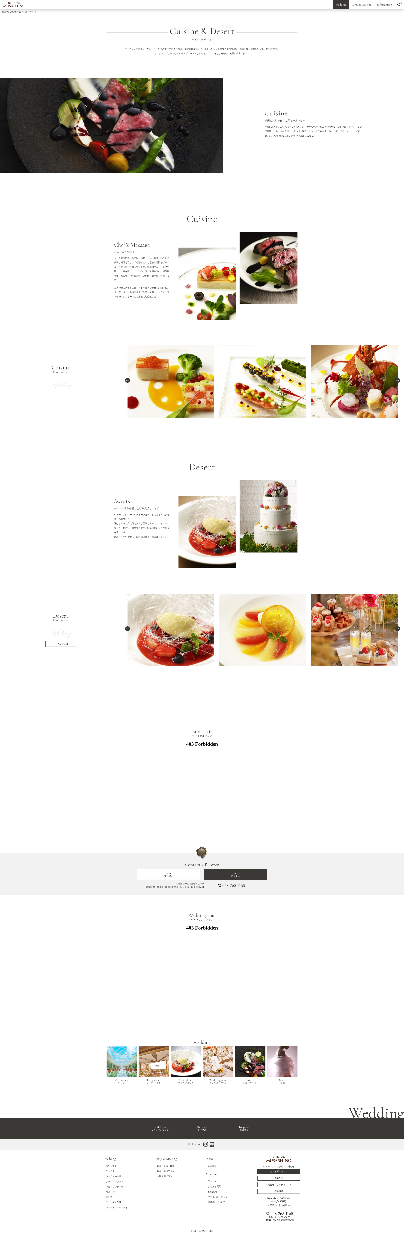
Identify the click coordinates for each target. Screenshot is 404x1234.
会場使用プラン (164, 1176)
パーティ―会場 (113, 1176)
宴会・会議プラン (166, 1171)
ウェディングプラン (116, 1186)
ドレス (109, 1197)
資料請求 (168, 874)
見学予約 (235, 874)
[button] (127, 380)
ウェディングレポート (117, 1207)
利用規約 (212, 1191)
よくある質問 (214, 1186)
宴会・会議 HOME (166, 1166)
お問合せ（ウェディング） (278, 1184)
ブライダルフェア (160, 1128)
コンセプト (111, 1166)
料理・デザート (113, 1192)
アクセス (212, 1181)
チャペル (110, 1171)
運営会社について (217, 1202)
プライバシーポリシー (219, 1197)
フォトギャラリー (114, 1202)
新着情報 (212, 1166)
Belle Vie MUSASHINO (11, 12)
